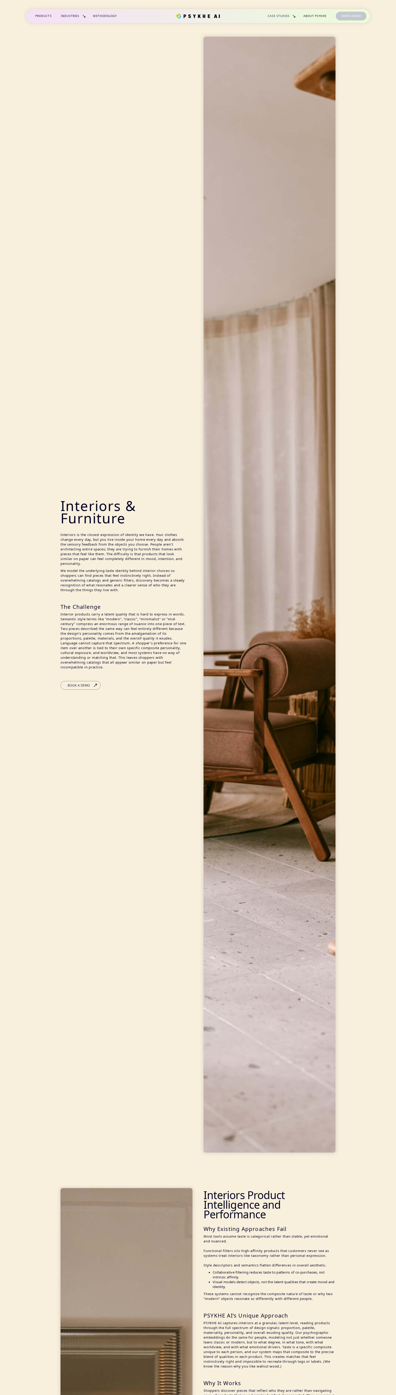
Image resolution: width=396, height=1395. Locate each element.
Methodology (105, 16)
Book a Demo (351, 16)
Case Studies (279, 16)
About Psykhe (315, 16)
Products (43, 16)
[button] (74, 16)
